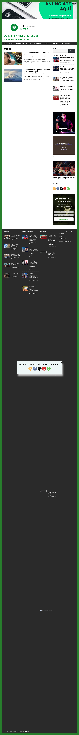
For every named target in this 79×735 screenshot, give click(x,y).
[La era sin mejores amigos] (7, 238)
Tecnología (54, 43)
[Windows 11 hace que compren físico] (7, 257)
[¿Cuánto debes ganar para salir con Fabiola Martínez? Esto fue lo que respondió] (25, 277)
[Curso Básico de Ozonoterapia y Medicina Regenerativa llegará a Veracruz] (56, 70)
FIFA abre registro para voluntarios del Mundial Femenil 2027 (52, 254)
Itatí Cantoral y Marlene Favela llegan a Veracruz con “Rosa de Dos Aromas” (67, 79)
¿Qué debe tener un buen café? (15, 274)
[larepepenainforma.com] (39, 18)
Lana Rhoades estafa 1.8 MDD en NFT (36, 54)
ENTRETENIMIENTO (27, 231)
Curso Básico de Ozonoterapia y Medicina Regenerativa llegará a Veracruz (67, 69)
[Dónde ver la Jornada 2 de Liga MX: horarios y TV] (43, 486)
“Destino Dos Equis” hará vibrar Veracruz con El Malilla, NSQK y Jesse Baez (67, 59)
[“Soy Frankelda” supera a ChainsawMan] (7, 247)
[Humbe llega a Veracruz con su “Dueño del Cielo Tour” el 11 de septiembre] (56, 89)
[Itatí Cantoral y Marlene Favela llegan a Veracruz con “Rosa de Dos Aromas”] (56, 80)
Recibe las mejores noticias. (65, 241)
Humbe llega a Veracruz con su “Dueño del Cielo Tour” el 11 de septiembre (67, 88)
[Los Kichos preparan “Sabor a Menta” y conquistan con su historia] (25, 290)
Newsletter (61, 240)
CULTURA (6, 231)
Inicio (4, 43)
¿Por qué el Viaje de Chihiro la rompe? (15, 265)
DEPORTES (43, 231)
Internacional (20, 43)
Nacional (11, 43)
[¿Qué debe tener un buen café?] (7, 276)
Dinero (47, 43)
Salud (61, 43)
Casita (60, 235)
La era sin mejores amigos (15, 236)
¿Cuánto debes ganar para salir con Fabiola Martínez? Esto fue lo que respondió (33, 276)
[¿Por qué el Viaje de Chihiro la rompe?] (7, 266)
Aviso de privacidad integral (65, 232)
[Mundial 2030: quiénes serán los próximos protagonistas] (43, 606)
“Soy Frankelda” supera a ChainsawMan (15, 245)
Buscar (54, 48)
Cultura (67, 43)
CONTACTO (61, 236)
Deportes (28, 43)
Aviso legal (61, 233)
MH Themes (26, 731)
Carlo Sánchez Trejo (38, 57)
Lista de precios (62, 238)
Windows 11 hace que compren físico (15, 255)
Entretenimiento (38, 43)
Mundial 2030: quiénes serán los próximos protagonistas (52, 493)
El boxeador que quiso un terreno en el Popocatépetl (37, 71)
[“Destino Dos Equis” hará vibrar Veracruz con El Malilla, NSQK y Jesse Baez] (56, 60)
